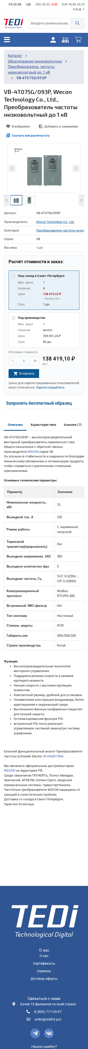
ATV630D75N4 (53, 756)
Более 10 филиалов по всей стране (48, 1004)
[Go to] (13, 23)
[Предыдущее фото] (12, 168)
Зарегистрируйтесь (50, 387)
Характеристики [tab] (43, 425)
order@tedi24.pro (47, 1019)
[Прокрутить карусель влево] (6, 200)
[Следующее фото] (76, 168)
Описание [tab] (15, 425)
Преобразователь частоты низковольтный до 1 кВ (60, 230)
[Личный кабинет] (53, 39)
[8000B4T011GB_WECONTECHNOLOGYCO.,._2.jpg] (16, 200)
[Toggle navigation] (7, 39)
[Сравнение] (65, 39)
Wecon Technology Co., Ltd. (55, 222)
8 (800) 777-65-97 (48, 1012)
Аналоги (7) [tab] (73, 425)
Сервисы (44, 971)
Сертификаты (44, 963)
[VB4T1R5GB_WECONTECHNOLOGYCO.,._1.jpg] (29, 200)
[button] (77, 23)
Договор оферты (44, 979)
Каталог (15, 55)
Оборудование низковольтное (35, 61)
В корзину (26, 373)
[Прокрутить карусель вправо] (81, 200)
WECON (33, 451)
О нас (44, 956)
